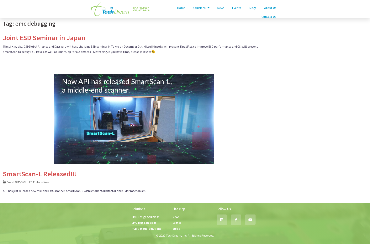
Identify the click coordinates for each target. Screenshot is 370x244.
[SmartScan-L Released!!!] (134, 118)
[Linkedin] (222, 219)
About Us (270, 8)
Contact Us (269, 17)
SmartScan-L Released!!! (40, 174)
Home (181, 8)
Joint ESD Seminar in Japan (44, 37)
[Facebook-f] (236, 219)
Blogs (252, 8)
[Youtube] (250, 219)
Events (236, 8)
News (220, 8)
